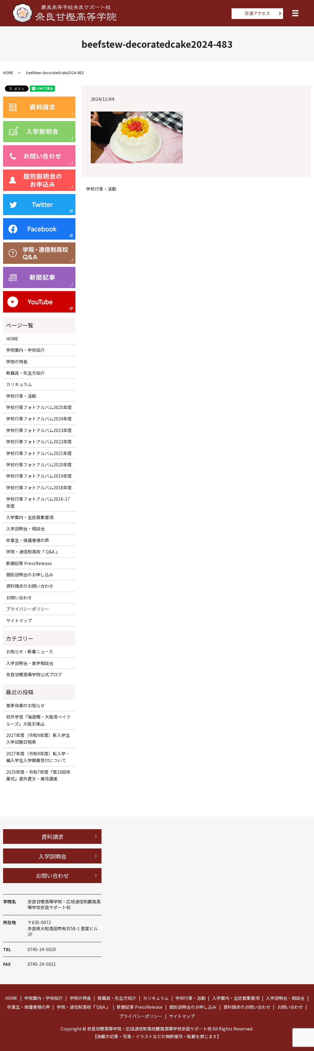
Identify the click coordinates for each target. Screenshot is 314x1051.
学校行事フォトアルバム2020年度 (39, 464)
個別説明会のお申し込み (29, 574)
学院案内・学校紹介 (25, 350)
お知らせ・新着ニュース (29, 651)
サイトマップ (19, 620)
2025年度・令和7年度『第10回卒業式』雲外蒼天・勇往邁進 (38, 775)
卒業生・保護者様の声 (27, 540)
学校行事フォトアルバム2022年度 (39, 441)
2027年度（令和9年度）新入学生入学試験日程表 (38, 738)
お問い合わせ (19, 597)
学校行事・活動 (101, 189)
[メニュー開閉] (295, 13)
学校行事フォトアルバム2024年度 (39, 418)
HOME (8, 72)
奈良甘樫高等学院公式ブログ (34, 674)
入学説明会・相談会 (25, 529)
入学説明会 (52, 856)
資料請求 (52, 836)
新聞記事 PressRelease (29, 563)
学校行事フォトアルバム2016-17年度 (38, 502)
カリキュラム (19, 384)
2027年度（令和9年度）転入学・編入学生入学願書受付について (38, 756)
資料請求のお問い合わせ (29, 586)
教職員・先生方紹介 (25, 373)
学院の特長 (17, 362)
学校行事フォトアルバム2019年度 (39, 476)
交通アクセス (257, 13)
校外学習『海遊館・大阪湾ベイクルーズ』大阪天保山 (38, 720)
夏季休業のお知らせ (25, 705)
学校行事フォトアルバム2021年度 (39, 453)
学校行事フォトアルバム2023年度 (39, 430)
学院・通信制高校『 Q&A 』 (33, 551)
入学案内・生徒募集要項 (29, 517)
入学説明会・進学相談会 (29, 663)
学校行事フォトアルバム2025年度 (39, 407)
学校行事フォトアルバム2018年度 (39, 487)
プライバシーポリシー (27, 609)
